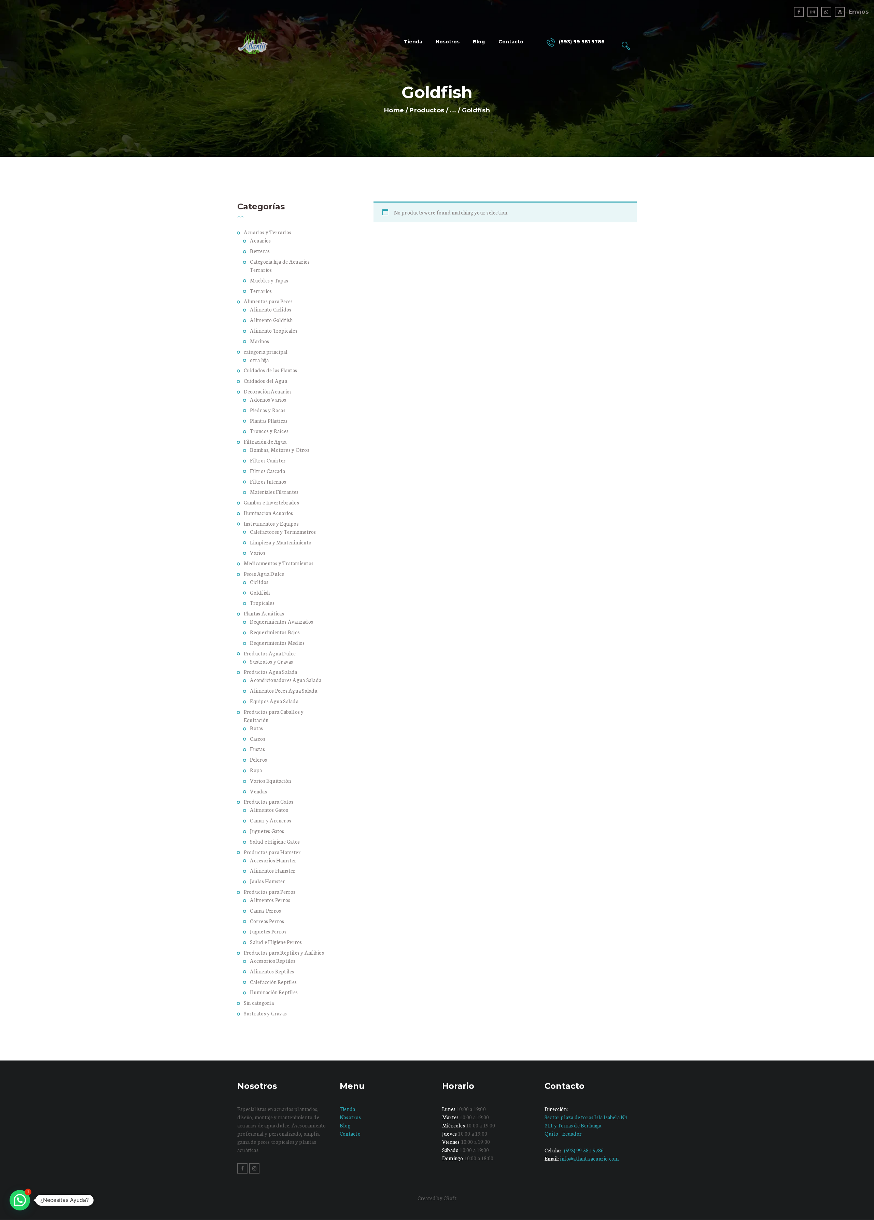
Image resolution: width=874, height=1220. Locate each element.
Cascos (257, 738)
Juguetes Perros (268, 931)
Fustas (257, 748)
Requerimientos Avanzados (281, 621)
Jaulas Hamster (267, 881)
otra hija (259, 359)
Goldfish (260, 592)
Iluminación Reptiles (274, 992)
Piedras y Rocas (267, 410)
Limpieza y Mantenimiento (280, 542)
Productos (426, 110)
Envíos (858, 11)
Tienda (347, 1108)
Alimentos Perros (270, 899)
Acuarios (260, 240)
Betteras (260, 250)
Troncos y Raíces (269, 430)
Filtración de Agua (265, 441)
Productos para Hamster (272, 852)
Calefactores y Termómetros (283, 531)
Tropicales (262, 602)
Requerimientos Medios (277, 642)
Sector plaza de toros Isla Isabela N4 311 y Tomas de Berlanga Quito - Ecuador (586, 1125)
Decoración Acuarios (268, 391)
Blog (345, 1125)
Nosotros (350, 1117)
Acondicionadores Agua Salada (285, 679)
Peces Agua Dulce (264, 573)
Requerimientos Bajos (275, 632)
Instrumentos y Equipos (271, 523)
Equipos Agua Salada (274, 701)
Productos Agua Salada (270, 671)
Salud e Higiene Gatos (275, 841)
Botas (256, 728)
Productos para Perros (270, 891)
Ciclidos (259, 581)
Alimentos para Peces (268, 301)
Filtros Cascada (267, 470)
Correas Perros (267, 921)
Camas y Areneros (270, 820)
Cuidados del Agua (265, 380)
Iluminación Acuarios (268, 512)
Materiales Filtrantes (274, 491)
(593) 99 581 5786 (584, 1150)
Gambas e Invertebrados (271, 502)
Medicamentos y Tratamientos (278, 563)
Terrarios (261, 290)
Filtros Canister (268, 460)
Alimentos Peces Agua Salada (283, 690)
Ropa (256, 770)
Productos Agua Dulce (270, 653)
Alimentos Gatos (269, 809)
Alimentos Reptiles (272, 971)
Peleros (258, 759)
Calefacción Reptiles (273, 981)
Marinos (259, 341)
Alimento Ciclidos (270, 309)
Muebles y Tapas (269, 280)
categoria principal (266, 351)
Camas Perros (265, 910)
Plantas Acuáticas (264, 613)
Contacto (350, 1133)
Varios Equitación (270, 780)
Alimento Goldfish (271, 319)
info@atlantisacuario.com (589, 1158)
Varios (257, 552)
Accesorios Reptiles (272, 960)
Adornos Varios (268, 399)
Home (394, 110)
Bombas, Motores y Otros (279, 449)
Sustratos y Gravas (271, 661)
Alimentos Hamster (272, 870)
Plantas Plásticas (268, 420)
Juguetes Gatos (267, 830)
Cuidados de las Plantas (270, 370)
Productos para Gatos (269, 801)
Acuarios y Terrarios (268, 232)
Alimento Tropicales (273, 330)
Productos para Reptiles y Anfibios (284, 952)
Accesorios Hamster (273, 860)
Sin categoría (259, 1002)
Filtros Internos (268, 481)
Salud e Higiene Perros (276, 941)
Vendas (258, 791)
